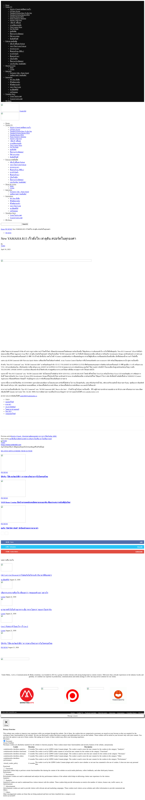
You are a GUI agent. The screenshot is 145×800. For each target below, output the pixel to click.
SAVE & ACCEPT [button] (9, 796)
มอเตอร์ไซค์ (9, 402)
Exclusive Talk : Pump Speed (19, 73)
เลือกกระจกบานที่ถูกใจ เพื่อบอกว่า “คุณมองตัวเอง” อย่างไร (24, 593)
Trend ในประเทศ (16, 96)
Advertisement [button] (7, 784)
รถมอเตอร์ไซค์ (10, 414)
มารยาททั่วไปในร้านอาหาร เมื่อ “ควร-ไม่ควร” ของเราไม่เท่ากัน (26, 610)
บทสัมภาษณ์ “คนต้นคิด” (18, 75)
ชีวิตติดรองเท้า (15, 84)
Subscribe (139, 551)
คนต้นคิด (13, 31)
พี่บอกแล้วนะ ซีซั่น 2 (17, 51)
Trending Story (10, 94)
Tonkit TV (8, 7)
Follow (140, 547)
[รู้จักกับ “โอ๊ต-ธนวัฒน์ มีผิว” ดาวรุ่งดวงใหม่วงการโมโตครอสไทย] (13, 471)
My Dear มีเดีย (15, 79)
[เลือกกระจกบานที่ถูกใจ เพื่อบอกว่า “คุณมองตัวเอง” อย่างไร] (6, 588)
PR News (8, 101)
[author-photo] (4, 441)
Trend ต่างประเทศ (16, 99)
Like (141, 542)
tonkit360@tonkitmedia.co (28, 396)
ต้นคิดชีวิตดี (14, 39)
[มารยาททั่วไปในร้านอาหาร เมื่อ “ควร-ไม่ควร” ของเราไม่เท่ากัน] (6, 605)
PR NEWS (8, 229)
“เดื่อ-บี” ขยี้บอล (15, 22)
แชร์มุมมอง (14, 92)
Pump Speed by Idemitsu (18, 18)
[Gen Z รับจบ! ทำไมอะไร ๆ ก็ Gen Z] (6, 622)
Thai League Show (16, 27)
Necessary (9, 741)
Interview (8, 71)
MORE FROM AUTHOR (24, 451)
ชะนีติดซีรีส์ (14, 89)
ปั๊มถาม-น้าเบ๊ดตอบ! (17, 34)
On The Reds (14, 29)
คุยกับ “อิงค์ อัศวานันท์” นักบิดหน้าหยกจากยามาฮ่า (19, 528)
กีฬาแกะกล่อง (14, 36)
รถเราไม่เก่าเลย (15, 87)
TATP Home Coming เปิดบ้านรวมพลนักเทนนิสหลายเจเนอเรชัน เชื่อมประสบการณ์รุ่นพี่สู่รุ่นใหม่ (35, 502)
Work (11, 67)
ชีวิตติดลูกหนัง (15, 82)
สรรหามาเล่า (14, 49)
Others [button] (5, 790)
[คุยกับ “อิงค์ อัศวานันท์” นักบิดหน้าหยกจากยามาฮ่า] (13, 522)
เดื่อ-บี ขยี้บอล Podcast (17, 44)
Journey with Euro (16, 20)
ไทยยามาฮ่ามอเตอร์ (12, 409)
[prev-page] (2, 533)
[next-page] (6, 533)
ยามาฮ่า (8, 404)
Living (12, 69)
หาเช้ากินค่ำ (14, 54)
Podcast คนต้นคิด (11, 41)
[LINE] (21, 253)
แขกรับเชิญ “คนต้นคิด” (18, 64)
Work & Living (10, 66)
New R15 (8, 411)
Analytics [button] (6, 778)
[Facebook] (4, 253)
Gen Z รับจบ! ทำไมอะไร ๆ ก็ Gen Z (14, 626)
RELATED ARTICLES (8, 451)
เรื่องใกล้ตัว (14, 59)
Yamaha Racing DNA (17, 17)
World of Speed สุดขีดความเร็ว (20, 9)
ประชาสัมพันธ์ (10, 407)
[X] (13, 253)
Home (7, 5)
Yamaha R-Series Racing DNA (20, 15)
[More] (29, 252)
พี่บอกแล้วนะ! (14, 56)
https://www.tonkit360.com (11, 445)
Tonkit (3, 246)
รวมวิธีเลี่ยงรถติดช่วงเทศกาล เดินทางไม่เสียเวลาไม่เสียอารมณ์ (30, 439)
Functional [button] (6, 766)
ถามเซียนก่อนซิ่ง (15, 25)
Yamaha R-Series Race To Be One (21, 13)
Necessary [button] (6, 739)
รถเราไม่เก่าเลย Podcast (18, 46)
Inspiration (8, 77)
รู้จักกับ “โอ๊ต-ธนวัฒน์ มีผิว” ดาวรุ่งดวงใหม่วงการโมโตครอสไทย (24, 477)
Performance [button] (7, 772)
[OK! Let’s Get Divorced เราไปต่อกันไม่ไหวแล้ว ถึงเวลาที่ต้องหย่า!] (6, 571)
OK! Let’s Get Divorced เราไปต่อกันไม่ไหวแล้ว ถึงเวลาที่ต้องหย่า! (26, 575)
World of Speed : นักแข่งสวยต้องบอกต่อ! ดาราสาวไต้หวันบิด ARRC (34, 436)
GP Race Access (15, 11)
